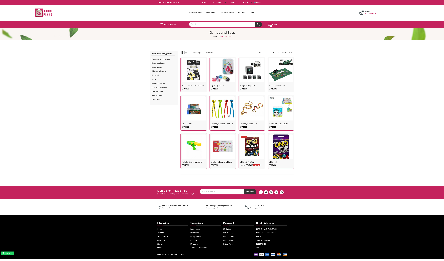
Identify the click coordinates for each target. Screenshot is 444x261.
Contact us (161, 240)
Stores (159, 248)
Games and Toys (158, 83)
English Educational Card (221, 162)
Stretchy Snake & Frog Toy (222, 123)
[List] (185, 52)
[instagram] (271, 192)
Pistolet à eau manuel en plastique (194, 162)
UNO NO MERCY (247, 162)
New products (195, 236)
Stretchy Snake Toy (248, 123)
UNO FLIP (273, 162)
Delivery (160, 229)
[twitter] (266, 192)
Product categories (161, 54)
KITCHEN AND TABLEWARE (160, 59)
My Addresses (228, 236)
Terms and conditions (198, 248)
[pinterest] (276, 192)
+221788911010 (371, 13)
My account (194, 244)
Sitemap (160, 244)
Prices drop (194, 233)
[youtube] (282, 192)
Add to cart (194, 78)
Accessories (156, 99)
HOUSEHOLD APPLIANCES (266, 233)
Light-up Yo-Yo (217, 85)
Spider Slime (187, 123)
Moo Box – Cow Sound (278, 123)
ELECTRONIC (155, 75)
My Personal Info (229, 240)
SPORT (153, 79)
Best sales (194, 240)
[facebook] (261, 192)
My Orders (227, 229)
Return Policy (228, 244)
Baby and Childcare (159, 87)
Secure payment (163, 236)
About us (160, 233)
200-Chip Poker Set (277, 85)
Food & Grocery (157, 95)
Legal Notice (195, 229)
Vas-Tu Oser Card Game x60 (194, 85)
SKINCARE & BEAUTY (158, 71)
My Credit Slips (228, 233)
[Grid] (181, 52)
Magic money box (247, 85)
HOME (258, 236)
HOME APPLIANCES (158, 63)
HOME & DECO (156, 67)
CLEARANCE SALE (157, 91)
